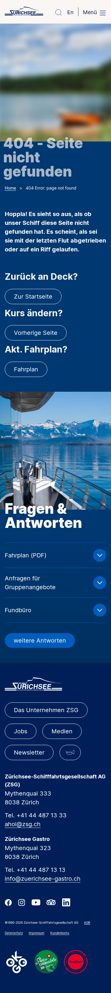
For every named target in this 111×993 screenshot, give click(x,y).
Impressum (36, 933)
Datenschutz (14, 933)
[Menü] (102, 12)
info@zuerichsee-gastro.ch (43, 878)
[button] (70, 752)
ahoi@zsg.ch (23, 824)
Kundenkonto (59, 933)
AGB (87, 922)
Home (10, 187)
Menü (90, 12)
